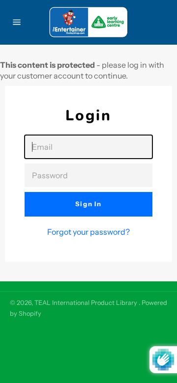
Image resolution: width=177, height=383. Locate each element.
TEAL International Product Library (86, 302)
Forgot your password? (88, 232)
